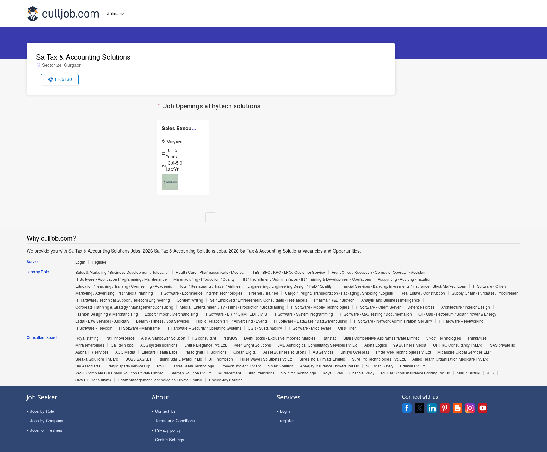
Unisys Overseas (354, 352)
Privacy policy (168, 430)
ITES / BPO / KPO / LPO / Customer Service (288, 272)
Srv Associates (88, 366)
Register (99, 262)
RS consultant (204, 338)
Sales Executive (181, 128)
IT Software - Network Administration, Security (393, 321)
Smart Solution (280, 366)
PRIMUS (230, 338)
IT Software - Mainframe (139, 328)
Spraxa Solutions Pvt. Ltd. (97, 359)
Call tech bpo (122, 345)
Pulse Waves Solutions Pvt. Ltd (266, 359)
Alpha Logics (375, 345)
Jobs (113, 13)
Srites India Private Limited (322, 359)
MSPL (162, 366)
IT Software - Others (490, 286)
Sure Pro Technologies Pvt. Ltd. (379, 359)
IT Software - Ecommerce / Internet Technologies (201, 293)
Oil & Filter (347, 328)
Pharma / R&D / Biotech (334, 300)
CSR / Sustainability (265, 328)
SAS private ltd (502, 345)
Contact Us (165, 411)
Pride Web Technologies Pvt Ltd (403, 352)
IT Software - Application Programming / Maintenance (121, 279)
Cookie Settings (169, 439)
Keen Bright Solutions (252, 345)
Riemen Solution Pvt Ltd (191, 373)
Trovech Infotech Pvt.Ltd (241, 366)
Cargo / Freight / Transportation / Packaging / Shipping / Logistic (339, 293)
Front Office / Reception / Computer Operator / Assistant (379, 272)
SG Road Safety (379, 366)
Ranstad (329, 338)
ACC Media (125, 352)
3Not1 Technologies (443, 338)
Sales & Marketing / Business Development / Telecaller (122, 272)
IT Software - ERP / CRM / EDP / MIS (235, 314)
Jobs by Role (42, 411)
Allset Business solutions (284, 352)
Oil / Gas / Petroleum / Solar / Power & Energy (457, 314)
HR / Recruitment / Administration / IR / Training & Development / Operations (306, 279)
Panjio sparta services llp (128, 366)
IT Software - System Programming (303, 314)
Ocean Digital (245, 352)
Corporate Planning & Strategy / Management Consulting (124, 307)
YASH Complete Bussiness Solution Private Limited (119, 373)
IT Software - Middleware (310, 328)
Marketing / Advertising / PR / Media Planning (114, 293)
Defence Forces (421, 307)
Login (80, 262)
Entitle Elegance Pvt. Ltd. (205, 345)
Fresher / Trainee (263, 293)
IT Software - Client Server (378, 307)
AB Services (323, 352)
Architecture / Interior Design (465, 307)
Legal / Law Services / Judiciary (102, 321)
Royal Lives (333, 373)
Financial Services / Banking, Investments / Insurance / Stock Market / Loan (402, 286)
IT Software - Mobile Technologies (320, 307)
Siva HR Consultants (93, 380)
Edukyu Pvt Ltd (413, 366)
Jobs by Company (46, 420)
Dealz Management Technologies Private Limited (160, 380)
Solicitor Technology (298, 373)
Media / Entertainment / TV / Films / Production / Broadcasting (232, 307)
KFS (490, 373)
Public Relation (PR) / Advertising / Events (231, 321)
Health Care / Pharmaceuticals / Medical (210, 272)
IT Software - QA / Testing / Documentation (376, 314)
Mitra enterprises (89, 345)
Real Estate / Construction (422, 293)
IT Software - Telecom (93, 328)
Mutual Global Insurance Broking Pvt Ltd (415, 373)
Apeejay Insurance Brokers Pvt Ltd (329, 366)
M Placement (229, 373)
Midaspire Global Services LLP (464, 352)
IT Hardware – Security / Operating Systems (204, 328)
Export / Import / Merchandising (171, 314)
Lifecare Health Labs (160, 352)
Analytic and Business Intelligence (390, 300)
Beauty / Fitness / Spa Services (162, 321)
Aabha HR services (92, 352)
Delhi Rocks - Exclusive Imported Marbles (280, 338)
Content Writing (190, 300)
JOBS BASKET (139, 359)
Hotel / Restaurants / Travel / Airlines (210, 286)
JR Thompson (221, 359)
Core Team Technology (194, 366)
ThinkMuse (477, 338)
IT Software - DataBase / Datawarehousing (310, 321)
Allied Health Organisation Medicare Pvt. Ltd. (450, 359)
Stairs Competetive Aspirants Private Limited (381, 338)
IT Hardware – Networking (461, 321)
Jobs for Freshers (46, 430)
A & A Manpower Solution (163, 338)
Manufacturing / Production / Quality (204, 279)
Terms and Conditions (175, 420)
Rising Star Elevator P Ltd (180, 359)
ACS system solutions (159, 345)
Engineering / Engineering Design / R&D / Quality (289, 286)
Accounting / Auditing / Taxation (404, 279)
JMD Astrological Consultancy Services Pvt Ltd (318, 345)
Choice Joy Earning (226, 380)
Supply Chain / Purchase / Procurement (485, 293)
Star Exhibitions (261, 373)
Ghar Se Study (361, 373)
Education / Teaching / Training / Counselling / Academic (123, 286)
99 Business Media (409, 345)
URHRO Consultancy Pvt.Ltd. (458, 345)
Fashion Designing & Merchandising (106, 314)
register (287, 420)
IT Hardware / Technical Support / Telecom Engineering (122, 300)
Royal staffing (87, 338)
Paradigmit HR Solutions (205, 352)
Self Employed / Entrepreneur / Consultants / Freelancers (258, 300)
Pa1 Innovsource (120, 338)
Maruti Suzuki (468, 373)
